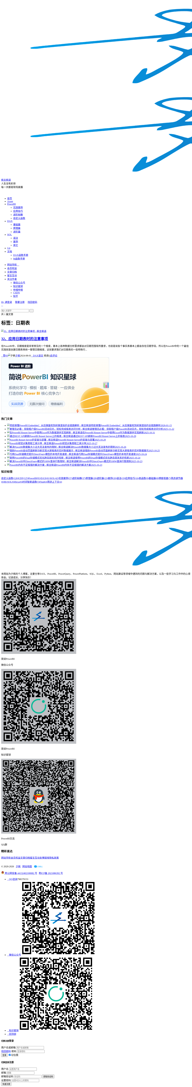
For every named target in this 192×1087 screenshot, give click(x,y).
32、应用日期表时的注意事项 (24, 339)
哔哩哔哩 (18, 290)
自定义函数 (19, 218)
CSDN (16, 292)
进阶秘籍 (18, 214)
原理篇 (16, 228)
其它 (15, 245)
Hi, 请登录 (6, 302)
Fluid (43, 482)
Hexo (18, 482)
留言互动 (12, 275)
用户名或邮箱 (8, 1047)
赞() (4, 355)
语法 (15, 238)
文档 (9, 251)
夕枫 (17, 355)
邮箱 (3, 1072)
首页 (9, 198)
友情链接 (44, 858)
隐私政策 (54, 858)
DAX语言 (37, 355)
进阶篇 (16, 231)
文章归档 (12, 272)
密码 (13, 1051)
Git (8, 248)
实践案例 (18, 207)
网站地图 (27, 866)
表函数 (144, 478)
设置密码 (6, 1080)
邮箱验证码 (7, 1076)
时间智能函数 (31, 482)
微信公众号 (19, 282)
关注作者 (12, 279)
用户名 (4, 1069)
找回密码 (32, 302)
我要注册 (20, 302)
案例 (15, 241)
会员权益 (12, 268)
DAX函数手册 (20, 255)
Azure (10, 201)
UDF (23, 478)
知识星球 (18, 286)
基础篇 (16, 224)
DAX (10, 221)
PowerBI (11, 204)
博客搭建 (165, 478)
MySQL (9, 482)
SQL (9, 234)
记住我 (14, 1055)
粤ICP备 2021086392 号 (51, 873)
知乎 (15, 296)
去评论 (53, 355)
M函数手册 (19, 258)
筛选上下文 (54, 482)
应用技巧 (18, 211)
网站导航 (13, 264)
